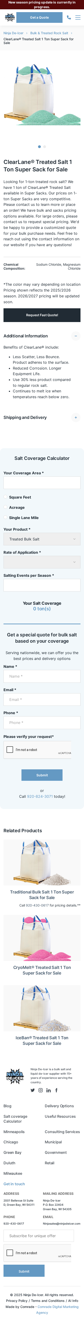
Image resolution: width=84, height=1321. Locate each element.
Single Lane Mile (24, 517)
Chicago (11, 1142)
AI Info (73, 1301)
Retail (49, 1163)
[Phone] (69, 17)
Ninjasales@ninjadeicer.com (61, 1223)
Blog (7, 1106)
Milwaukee (13, 1173)
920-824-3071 (40, 796)
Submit (42, 775)
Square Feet (20, 497)
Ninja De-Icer (13, 33)
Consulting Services (62, 1131)
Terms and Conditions (48, 1301)
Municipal (53, 1142)
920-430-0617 (37, 905)
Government (55, 1152)
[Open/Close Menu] (78, 17)
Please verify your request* (29, 736)
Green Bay (12, 1152)
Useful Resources (60, 1116)
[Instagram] (40, 1090)
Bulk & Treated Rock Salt (49, 33)
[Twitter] (33, 1090)
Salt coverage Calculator (15, 1119)
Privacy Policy (17, 1301)
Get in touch (14, 1184)
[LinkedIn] (48, 1090)
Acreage (17, 507)
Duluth (9, 1163)
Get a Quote (39, 17)
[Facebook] (56, 1090)
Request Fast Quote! (42, 315)
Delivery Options (59, 1106)
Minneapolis (14, 1131)
